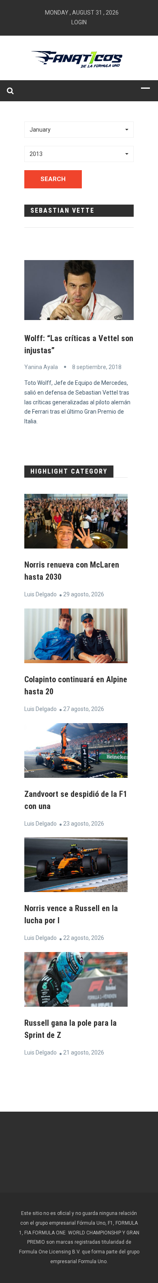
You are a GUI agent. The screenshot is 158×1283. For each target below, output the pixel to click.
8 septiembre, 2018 (97, 367)
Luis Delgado (40, 594)
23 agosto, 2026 (83, 823)
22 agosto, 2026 (83, 938)
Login (79, 22)
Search (53, 179)
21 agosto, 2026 (83, 1052)
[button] (79, 130)
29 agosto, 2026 (83, 594)
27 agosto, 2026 (83, 709)
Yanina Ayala (41, 367)
